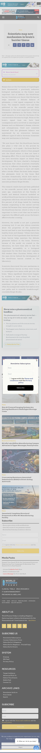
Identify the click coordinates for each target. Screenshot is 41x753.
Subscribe (20, 388)
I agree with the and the (21, 381)
